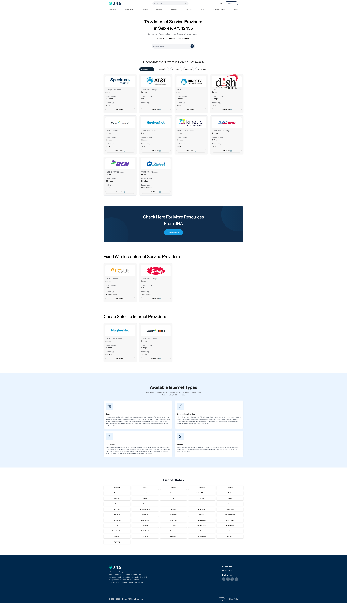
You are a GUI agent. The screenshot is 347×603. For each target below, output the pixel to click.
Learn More (172, 232)
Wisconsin (230, 536)
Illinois (202, 498)
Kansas (145, 504)
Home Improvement (219, 9)
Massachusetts (145, 509)
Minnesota (201, 509)
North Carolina (201, 520)
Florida (230, 493)
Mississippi (230, 509)
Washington (173, 536)
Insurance (174, 9)
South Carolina (117, 531)
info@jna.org (228, 570)
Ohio (116, 525)
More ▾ (236, 9)
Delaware (173, 493)
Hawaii (145, 498)
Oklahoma (145, 525)
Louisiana (202, 504)
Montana (145, 514)
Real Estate (189, 9)
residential (147, 69)
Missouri (117, 514)
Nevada (201, 514)
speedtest (188, 69)
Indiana (230, 498)
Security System (129, 9)
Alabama (117, 487)
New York (173, 520)
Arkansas (202, 487)
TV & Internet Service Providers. (177, 39)
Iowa (116, 504)
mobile (176, 69)
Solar (202, 9)
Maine (230, 504)
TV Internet (112, 9)
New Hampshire (230, 514)
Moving (145, 9)
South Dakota (145, 531)
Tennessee (173, 531)
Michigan (173, 509)
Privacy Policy (222, 599)
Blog (221, 3)
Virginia (145, 536)
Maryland (117, 509)
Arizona (173, 487)
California (230, 487)
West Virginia (202, 536)
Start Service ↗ (120, 109)
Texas (202, 531)
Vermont (117, 536)
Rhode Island (230, 525)
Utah (230, 531)
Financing (159, 9)
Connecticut (145, 493)
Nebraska (173, 514)
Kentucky (173, 504)
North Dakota (230, 520)
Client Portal (233, 599)
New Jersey (117, 520)
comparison (201, 69)
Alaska (145, 487)
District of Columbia (202, 493)
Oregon (173, 525)
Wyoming (117, 542)
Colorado (117, 493)
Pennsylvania (201, 525)
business (162, 69)
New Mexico (145, 520)
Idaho (173, 498)
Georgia (116, 498)
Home (159, 39)
